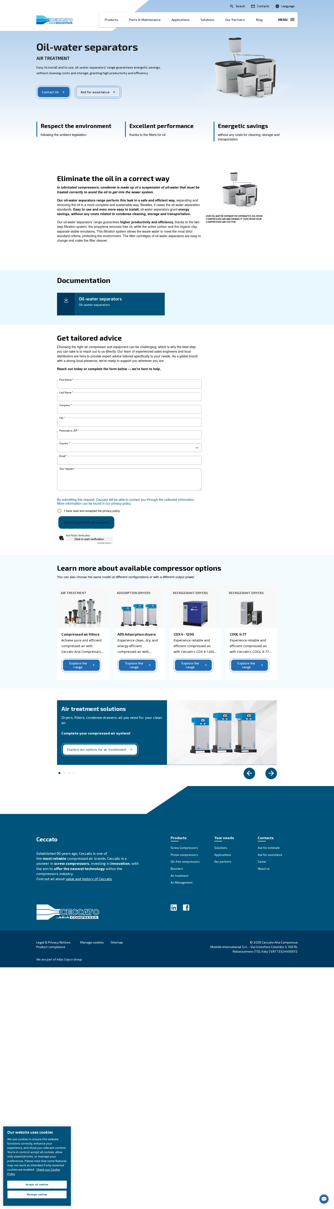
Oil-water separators (87, 46)
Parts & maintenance (145, 20)
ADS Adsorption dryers (136, 634)
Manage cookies (92, 942)
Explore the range (78, 665)
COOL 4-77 (238, 634)
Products (111, 20)
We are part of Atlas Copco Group (59, 959)
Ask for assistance (95, 92)
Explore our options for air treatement (97, 749)
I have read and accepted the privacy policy (92, 511)
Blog (259, 20)
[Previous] (249, 773)
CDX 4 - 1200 (184, 634)
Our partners (235, 20)
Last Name (66, 392)
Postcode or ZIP (69, 430)
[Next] (271, 773)
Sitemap (117, 942)
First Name (66, 379)
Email (63, 456)
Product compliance (50, 947)
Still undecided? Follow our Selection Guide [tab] (69, 773)
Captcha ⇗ (104, 543)
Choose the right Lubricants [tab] (64, 773)
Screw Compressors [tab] (73, 773)
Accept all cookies (37, 1184)
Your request (67, 468)
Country (64, 443)
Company (65, 405)
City (62, 417)
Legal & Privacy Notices (53, 942)
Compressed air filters (80, 634)
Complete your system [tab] (59, 773)
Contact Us (50, 92)
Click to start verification (89, 539)
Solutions (207, 20)
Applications (181, 20)
